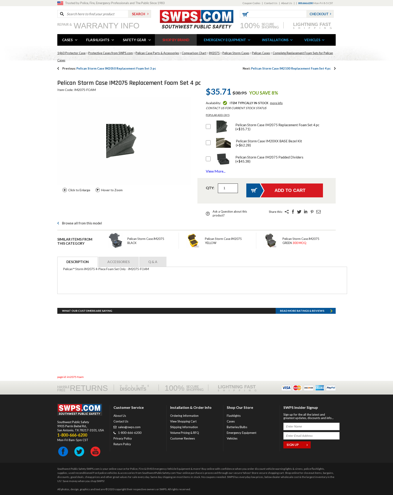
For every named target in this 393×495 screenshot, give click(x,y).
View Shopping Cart (183, 421)
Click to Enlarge (79, 190)
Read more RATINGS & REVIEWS (302, 310)
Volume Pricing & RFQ (184, 433)
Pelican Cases (261, 53)
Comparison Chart (194, 53)
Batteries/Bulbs (237, 427)
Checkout (319, 14)
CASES (67, 40)
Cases (231, 421)
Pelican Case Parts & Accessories (157, 53)
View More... (215, 171)
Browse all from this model (82, 223)
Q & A (152, 262)
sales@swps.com (129, 427)
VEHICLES (312, 40)
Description (77, 262)
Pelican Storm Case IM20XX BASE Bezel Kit (269, 143)
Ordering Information (184, 415)
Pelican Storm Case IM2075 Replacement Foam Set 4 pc (277, 127)
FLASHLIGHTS (97, 40)
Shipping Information (184, 427)
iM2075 (214, 53)
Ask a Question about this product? (230, 213)
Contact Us (270, 3)
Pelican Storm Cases (235, 53)
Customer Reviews (182, 438)
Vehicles (232, 438)
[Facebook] (293, 212)
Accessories (118, 262)
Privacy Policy (122, 438)
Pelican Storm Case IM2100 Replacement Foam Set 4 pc (287, 68)
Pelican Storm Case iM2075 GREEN (300, 241)
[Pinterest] (312, 212)
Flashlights (234, 415)
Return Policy (122, 444)
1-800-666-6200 (129, 433)
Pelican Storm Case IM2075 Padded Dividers (269, 159)
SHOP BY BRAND (175, 40)
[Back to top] (378, 480)
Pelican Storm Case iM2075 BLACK (145, 241)
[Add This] (286, 212)
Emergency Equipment (241, 433)
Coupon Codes (251, 3)
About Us (286, 3)
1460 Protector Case (71, 53)
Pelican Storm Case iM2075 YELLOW (223, 241)
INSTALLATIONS (275, 40)
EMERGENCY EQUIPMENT (225, 40)
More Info (276, 103)
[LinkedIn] (305, 212)
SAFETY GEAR (134, 40)
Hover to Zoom (112, 190)
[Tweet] (299, 212)
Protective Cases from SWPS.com (110, 53)
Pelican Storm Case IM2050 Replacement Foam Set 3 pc (109, 68)
